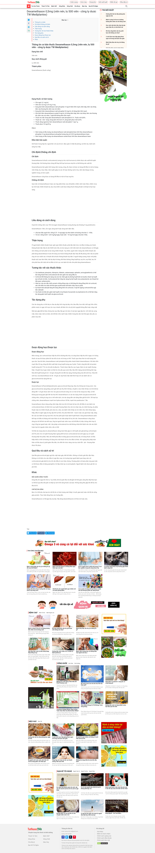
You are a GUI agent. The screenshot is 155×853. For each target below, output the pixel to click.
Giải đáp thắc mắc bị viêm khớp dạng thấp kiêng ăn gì (38, 652)
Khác (36, 39)
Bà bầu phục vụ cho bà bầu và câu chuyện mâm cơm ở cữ (66, 814)
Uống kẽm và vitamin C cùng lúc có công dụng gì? (115, 682)
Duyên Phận (92, 771)
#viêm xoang (74, 2)
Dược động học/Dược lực (43, 35)
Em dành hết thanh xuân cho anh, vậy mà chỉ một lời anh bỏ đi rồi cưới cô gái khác (67, 789)
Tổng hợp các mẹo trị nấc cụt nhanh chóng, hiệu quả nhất (62, 760)
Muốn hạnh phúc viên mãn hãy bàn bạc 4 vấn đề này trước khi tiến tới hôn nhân (116, 787)
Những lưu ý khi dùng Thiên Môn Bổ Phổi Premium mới (67, 682)
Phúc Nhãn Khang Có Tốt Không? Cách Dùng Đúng (92, 705)
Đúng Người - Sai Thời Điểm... (113, 813)
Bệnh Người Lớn (50, 612)
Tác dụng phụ (39, 33)
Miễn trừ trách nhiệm (103, 834)
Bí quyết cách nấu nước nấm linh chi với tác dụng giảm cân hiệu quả (38, 760)
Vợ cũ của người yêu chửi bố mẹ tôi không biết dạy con (91, 787)
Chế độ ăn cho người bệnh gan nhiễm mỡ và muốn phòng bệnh (64, 589)
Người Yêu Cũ (76, 771)
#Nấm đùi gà (113, 2)
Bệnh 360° (54, 6)
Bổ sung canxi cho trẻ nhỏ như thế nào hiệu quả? (92, 684)
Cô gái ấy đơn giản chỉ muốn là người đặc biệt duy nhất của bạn (91, 814)
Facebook (41, 533)
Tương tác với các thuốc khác (44, 31)
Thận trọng (38, 28)
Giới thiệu (100, 831)
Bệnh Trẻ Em (42, 612)
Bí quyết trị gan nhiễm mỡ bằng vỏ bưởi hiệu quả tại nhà (87, 737)
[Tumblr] (70, 837)
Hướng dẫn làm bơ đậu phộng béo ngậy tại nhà (39, 737)
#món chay (83, 2)
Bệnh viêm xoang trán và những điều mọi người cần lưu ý (86, 652)
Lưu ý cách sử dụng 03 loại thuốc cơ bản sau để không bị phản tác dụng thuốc (89, 589)
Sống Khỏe (62, 6)
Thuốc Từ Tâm (45, 6)
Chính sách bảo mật (103, 840)
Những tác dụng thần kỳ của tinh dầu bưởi (86, 760)
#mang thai (92, 2)
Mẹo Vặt (40, 721)
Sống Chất (70, 6)
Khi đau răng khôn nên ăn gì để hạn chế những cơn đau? (62, 629)
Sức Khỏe (71, 663)
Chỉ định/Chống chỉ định (42, 24)
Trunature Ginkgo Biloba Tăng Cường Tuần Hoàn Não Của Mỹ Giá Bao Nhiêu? (68, 710)
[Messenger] (28, 27)
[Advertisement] (65, 85)
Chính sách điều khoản (104, 838)
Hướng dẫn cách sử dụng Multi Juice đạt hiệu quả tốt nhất (115, 705)
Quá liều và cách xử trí (42, 37)
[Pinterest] (74, 837)
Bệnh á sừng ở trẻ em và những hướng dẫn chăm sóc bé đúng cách (39, 629)
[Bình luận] (28, 30)
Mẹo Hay (84, 6)
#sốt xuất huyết (103, 2)
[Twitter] (66, 837)
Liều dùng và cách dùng (42, 26)
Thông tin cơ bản (40, 22)
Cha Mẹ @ (77, 6)
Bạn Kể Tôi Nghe (93, 6)
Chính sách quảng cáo (104, 836)
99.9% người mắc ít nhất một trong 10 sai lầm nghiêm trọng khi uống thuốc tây (90, 567)
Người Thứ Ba (84, 771)
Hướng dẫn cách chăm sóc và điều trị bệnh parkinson (62, 652)
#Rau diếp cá (123, 2)
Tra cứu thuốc (35, 6)
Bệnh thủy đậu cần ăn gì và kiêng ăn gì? (86, 629)
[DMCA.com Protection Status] (102, 842)
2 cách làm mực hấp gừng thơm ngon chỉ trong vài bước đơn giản (62, 737)
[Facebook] (28, 23)
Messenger (51, 533)
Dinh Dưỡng (77, 663)
